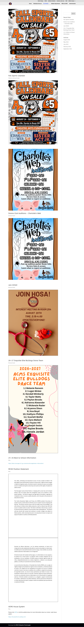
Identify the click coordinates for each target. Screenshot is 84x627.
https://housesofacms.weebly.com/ (17, 617)
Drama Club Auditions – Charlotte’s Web (24, 213)
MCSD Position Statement (18, 469)
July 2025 (66, 44)
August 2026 (67, 39)
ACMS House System (16, 607)
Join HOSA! (12, 285)
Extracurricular (16, 78)
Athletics (10, 78)
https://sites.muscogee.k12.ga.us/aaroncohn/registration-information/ (26, 463)
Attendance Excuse (37, 3)
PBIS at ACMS (65, 3)
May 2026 (66, 42)
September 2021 (68, 49)
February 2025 (67, 46)
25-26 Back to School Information (22, 458)
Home (30, 3)
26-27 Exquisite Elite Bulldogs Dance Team (25, 361)
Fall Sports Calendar (16, 76)
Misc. (9, 460)
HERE (16, 612)
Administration (72, 3)
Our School (45, 3)
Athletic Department (55, 3)
